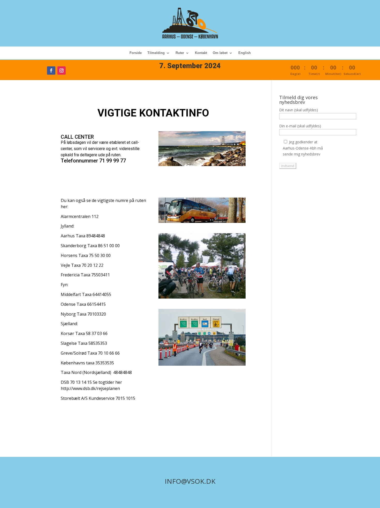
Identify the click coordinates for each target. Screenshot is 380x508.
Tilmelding (156, 53)
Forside (136, 53)
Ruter (180, 53)
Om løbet (220, 53)
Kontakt (201, 53)
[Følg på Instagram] (61, 70)
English (244, 53)
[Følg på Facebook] (51, 70)
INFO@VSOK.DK (190, 481)
